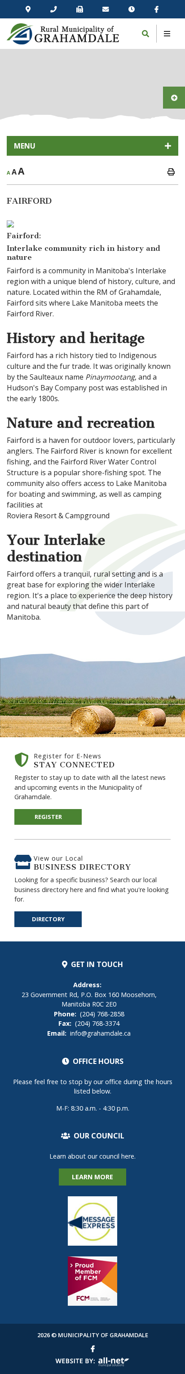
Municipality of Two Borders (63, 33)
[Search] (145, 33)
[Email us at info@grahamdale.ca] (106, 9)
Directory (48, 919)
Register (48, 817)
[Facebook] (156, 9)
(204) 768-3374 (88, 1023)
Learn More (92, 1177)
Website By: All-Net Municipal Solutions (92, 1362)
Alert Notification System (92, 1221)
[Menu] (167, 34)
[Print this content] (171, 171)
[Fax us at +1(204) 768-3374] (80, 9)
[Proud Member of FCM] (92, 1281)
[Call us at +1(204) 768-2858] (53, 9)
